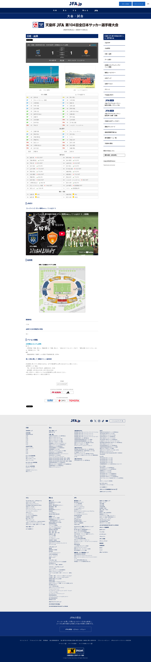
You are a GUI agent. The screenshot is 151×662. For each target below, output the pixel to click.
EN (148, 4)
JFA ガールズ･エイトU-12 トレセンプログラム (84, 511)
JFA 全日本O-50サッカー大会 (106, 459)
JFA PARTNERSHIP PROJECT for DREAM (58, 606)
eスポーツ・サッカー (30, 467)
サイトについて (24, 640)
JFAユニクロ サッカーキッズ (32, 503)
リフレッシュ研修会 (53, 525)
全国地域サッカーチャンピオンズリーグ (57, 443)
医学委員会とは (52, 563)
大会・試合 (75, 16)
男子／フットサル (30, 457)
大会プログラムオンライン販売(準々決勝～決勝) (113, 114)
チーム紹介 (108, 59)
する (75, 10)
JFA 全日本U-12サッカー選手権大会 (82, 460)
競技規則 (51, 511)
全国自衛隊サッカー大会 (54, 449)
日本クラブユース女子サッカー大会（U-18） (109, 450)
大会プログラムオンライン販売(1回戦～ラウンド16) (113, 104)
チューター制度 (52, 535)
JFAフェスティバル (30, 520)
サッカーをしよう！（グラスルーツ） (34, 500)
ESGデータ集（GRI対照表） (106, 512)
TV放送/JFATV (109, 95)
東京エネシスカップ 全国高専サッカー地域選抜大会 (60, 464)
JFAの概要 (102, 503)
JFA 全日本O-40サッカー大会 (106, 458)
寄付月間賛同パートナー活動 (80, 550)
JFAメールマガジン (104, 552)
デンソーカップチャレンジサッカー (56, 456)
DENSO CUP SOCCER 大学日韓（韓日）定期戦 (59, 458)
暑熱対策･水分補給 (53, 549)
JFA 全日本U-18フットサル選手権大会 (108, 473)
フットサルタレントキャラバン (81, 514)
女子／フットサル (30, 460)
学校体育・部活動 (30, 517)
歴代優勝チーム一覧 (111, 138)
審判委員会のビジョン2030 (55, 502)
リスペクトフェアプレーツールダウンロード (58, 596)
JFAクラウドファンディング (55, 601)
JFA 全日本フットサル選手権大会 (107, 467)
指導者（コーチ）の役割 (54, 517)
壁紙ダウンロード (110, 127)
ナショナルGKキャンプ (79, 508)
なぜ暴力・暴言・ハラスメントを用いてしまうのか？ (60, 575)
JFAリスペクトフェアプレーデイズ (56, 587)
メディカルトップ (53, 546)
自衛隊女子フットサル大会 (105, 470)
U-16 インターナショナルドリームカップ (83, 445)
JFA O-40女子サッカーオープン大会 (107, 435)
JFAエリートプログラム (79, 506)
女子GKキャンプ (77, 509)
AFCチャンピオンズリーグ (54, 437)
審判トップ (51, 500)
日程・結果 (108, 54)
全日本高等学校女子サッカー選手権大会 (108, 445)
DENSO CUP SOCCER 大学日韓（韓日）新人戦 (59, 459)
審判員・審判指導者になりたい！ (56, 505)
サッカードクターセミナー (54, 552)
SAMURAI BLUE (29, 434)
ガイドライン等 (52, 544)
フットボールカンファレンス (55, 526)
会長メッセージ (103, 502)
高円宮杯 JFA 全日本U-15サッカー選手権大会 (84, 449)
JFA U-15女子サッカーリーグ (106, 444)
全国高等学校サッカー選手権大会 (81, 438)
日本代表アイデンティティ (31, 470)
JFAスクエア (28, 512)
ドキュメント (102, 536)
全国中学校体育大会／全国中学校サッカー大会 (84, 450)
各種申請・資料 (52, 534)
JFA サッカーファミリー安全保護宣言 (57, 569)
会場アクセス (109, 84)
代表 (55, 10)
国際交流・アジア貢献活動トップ (81, 552)
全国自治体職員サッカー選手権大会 (56, 447)
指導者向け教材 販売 (53, 529)
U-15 (27, 444)
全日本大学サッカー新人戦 (54, 455)
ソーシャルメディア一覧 (117, 421)
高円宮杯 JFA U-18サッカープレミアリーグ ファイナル (86, 432)
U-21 (27, 437)
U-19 (27, 438)
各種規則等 (102, 545)
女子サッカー (102, 529)
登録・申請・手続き (104, 509)
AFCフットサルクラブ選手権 (106, 481)
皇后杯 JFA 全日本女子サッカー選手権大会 (109, 432)
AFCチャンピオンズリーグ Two (55, 440)
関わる (85, 10)
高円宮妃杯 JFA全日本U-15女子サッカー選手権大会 (111, 442)
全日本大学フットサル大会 (105, 472)
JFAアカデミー (77, 518)
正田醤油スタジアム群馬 (33, 344)
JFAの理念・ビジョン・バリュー (75, 629)
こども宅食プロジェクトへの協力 (81, 545)
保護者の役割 (52, 580)
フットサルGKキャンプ (79, 512)
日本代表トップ (29, 430)
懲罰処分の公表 (52, 599)
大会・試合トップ (53, 430)
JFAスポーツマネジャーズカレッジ (81, 540)
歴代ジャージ (29, 471)
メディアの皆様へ (72, 643)
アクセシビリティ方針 (36, 640)
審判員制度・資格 (53, 506)
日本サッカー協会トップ (105, 500)
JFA (75, 498)
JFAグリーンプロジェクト (79, 528)
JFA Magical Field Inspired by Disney (34, 505)
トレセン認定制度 (78, 503)
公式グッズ (108, 78)
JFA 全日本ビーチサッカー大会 (106, 484)
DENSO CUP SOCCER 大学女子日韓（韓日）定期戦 (60, 461)
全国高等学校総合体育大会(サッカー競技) (83, 439)
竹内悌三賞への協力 (78, 537)
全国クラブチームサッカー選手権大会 (57, 444)
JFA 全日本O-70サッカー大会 (106, 462)
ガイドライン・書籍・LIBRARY (56, 564)
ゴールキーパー (52, 537)
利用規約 (45, 640)
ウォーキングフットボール (31, 511)
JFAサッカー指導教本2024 (54, 528)
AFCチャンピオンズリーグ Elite (55, 438)
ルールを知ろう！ (103, 487)
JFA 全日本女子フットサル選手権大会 (108, 469)
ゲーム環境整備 (77, 517)
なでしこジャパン (30, 447)
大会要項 (107, 48)
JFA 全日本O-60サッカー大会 (106, 461)
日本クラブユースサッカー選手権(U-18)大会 (84, 442)
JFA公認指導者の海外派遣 (54, 541)
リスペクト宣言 (52, 568)
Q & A (101, 547)
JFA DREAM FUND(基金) (54, 604)
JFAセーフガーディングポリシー (56, 571)
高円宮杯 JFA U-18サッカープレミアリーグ (83, 433)
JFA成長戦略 (102, 506)
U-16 (27, 442)
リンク (101, 550)
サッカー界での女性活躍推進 (80, 531)
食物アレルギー (52, 557)
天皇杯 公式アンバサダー (112, 121)
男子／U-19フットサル (31, 458)
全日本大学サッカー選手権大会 (55, 452)
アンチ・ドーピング (53, 555)
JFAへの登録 (125, 4)
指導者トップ (52, 516)
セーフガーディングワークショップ (56, 593)
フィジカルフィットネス (54, 538)
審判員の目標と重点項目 (54, 514)
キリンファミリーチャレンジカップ (33, 509)
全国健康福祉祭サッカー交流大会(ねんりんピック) (111, 464)
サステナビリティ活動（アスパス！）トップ (83, 526)
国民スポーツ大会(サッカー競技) (56, 441)
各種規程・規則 (103, 508)
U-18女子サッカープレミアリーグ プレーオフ (109, 441)
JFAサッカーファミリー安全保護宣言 (82, 532)
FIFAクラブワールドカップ (55, 467)
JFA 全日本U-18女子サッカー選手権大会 (108, 439)
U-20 (27, 449)
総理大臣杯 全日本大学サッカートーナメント (58, 453)
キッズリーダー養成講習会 (31, 515)
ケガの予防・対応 (53, 560)
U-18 (27, 440)
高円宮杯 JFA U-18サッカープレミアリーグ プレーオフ (86, 436)
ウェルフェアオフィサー (54, 589)
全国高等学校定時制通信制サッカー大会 (83, 441)
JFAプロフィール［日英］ (105, 523)
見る (65, 10)
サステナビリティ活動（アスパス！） (108, 515)
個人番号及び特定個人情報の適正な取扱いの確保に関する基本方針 (78, 640)
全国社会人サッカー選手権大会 (55, 446)
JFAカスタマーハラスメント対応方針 (121, 640)
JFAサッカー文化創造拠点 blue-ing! (108, 489)
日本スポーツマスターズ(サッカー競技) (57, 450)
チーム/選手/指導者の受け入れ (80, 560)
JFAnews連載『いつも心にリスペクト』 (57, 581)
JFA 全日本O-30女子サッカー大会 (107, 433)
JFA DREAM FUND (104, 521)
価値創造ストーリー (104, 514)
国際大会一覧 (52, 432)
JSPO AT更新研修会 (53, 554)
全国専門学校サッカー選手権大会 (56, 465)
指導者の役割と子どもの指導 (55, 578)
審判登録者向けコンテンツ (54, 509)
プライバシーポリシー (104, 640)
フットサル (102, 531)
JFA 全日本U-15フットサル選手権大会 (108, 475)
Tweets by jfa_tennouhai (109, 165)
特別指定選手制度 (78, 515)
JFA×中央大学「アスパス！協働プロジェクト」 (84, 534)
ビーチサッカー (29, 464)
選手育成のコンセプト (79, 502)
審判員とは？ (52, 503)
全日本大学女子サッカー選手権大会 (107, 436)
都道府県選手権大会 (111, 132)
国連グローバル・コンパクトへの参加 (82, 548)
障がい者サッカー (30, 518)
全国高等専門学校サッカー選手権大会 (57, 462)
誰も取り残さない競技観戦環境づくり (82, 529)
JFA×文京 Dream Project (105, 520)
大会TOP (107, 43)
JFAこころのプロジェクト (79, 535)
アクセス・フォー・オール (105, 518)
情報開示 (101, 511)
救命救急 (51, 551)
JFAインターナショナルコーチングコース (58, 543)
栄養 (50, 558)
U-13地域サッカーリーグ (79, 452)
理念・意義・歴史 (53, 531)
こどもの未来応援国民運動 (80, 538)
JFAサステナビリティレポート (80, 547)
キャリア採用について (85, 643)
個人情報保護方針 (54, 640)
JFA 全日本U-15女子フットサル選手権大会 (109, 476)
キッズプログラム (30, 514)
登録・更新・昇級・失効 (54, 532)
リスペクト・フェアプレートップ (56, 566)
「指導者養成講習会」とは (54, 520)
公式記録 (93, 45)
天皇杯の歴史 (109, 143)
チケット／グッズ (103, 541)
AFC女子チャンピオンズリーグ (106, 451)
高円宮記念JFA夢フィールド (80, 521)
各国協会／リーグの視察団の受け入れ (82, 561)
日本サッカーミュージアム (105, 491)
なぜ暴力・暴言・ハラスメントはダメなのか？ (59, 577)
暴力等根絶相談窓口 (53, 598)
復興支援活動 (77, 544)
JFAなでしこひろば (30, 506)
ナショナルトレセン (78, 505)
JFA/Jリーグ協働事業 (78, 523)
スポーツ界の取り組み (54, 586)
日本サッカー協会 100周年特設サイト (108, 517)
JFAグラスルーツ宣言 (30, 502)
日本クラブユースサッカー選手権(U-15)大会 (84, 453)
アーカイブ (62, 643)
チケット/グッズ (139, 4)
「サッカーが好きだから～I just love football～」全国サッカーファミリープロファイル (36, 522)
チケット (107, 89)
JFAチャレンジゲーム (30, 508)
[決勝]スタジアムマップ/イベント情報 (112, 66)
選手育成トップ (77, 500)
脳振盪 (50, 548)
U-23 (27, 435)
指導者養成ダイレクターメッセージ (56, 519)
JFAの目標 (102, 505)
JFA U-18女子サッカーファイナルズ (107, 438)
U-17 (27, 441)
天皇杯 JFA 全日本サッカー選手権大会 (57, 436)
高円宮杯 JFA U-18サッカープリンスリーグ (83, 435)
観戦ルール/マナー (110, 72)
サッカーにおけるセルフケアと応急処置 (57, 561)
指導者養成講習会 (53, 523)
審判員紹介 (51, 508)
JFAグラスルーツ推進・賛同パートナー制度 (35, 524)
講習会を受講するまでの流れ (55, 522)
